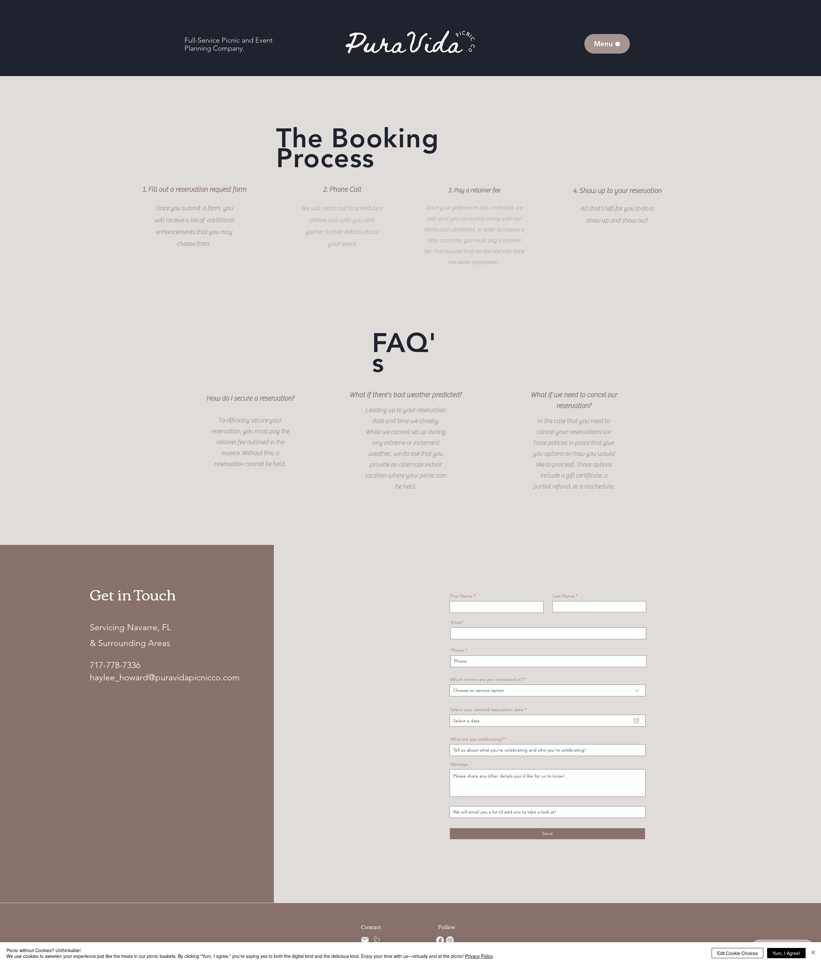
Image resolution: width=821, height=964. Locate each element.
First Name (461, 596)
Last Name (563, 596)
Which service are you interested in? (486, 679)
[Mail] (365, 939)
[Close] (813, 953)
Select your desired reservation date (489, 709)
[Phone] (376, 940)
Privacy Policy (479, 956)
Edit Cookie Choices (737, 953)
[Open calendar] (636, 720)
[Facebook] (440, 940)
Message (459, 764)
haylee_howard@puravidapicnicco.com (165, 677)
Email (456, 622)
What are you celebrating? (476, 739)
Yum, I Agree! (786, 953)
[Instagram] (450, 940)
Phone (457, 650)
